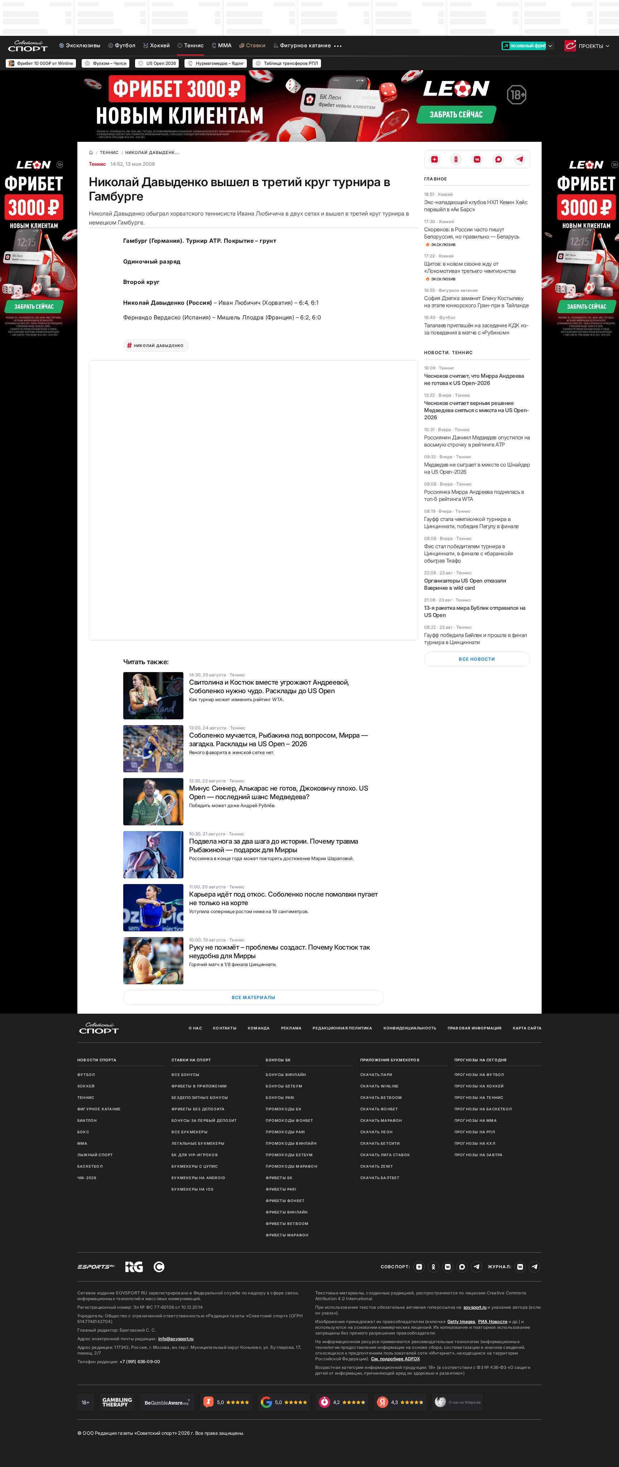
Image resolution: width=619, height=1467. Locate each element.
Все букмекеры (190, 1132)
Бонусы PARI (280, 1097)
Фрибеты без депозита (198, 1109)
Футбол (86, 1074)
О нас (195, 1028)
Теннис (97, 164)
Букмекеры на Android (198, 1178)
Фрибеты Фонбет (285, 1200)
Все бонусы (186, 1074)
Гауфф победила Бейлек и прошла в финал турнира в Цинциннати (475, 639)
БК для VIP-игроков (195, 1155)
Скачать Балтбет (380, 1178)
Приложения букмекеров (390, 1060)
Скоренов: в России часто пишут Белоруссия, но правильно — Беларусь (471, 233)
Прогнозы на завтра (479, 1155)
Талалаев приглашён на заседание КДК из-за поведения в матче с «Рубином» (476, 329)
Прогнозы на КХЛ (475, 1143)
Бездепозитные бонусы (200, 1097)
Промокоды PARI (285, 1132)
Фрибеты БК (279, 1178)
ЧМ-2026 (86, 1178)
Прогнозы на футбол (479, 1074)
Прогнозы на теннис (479, 1097)
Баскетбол (90, 1166)
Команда (259, 1028)
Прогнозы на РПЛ (475, 1132)
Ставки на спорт (191, 1060)
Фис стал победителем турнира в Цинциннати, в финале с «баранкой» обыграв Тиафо (468, 553)
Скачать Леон (376, 1132)
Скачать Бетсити (380, 1143)
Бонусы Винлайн (286, 1074)
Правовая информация (475, 1028)
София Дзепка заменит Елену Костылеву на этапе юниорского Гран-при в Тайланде (476, 302)
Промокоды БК (283, 1109)
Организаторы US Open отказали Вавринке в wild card (465, 584)
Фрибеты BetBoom (287, 1223)
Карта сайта (527, 1028)
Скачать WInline (379, 1086)
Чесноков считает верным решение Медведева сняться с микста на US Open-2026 (476, 410)
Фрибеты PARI (281, 1189)
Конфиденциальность (410, 1028)
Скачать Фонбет (379, 1109)
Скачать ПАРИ (376, 1074)
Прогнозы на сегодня (481, 1060)
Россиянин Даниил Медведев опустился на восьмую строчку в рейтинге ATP (477, 441)
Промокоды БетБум (289, 1155)
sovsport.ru (475, 1307)
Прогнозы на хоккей (479, 1086)
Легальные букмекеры (198, 1143)
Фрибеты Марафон (287, 1235)
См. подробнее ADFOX (395, 1358)
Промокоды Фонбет (289, 1120)
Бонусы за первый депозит (204, 1120)
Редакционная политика (342, 1028)
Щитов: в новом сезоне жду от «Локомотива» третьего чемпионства (470, 267)
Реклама (291, 1028)
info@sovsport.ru (175, 1338)
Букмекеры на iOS (192, 1189)
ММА (82, 1143)
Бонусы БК (278, 1060)
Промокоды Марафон (291, 1166)
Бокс (83, 1132)
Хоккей (86, 1086)
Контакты (225, 1028)
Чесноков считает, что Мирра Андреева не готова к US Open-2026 (474, 379)
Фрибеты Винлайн (287, 1212)
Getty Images (461, 1321)
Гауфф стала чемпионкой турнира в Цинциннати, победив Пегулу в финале (471, 523)
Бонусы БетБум (284, 1086)
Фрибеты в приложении (199, 1086)
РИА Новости (492, 1321)
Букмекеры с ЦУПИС (195, 1166)
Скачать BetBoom (381, 1097)
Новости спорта (96, 1060)
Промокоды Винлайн (291, 1143)
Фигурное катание (99, 1109)
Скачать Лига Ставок (385, 1155)
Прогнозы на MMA (476, 1120)
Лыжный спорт (95, 1155)
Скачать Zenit (376, 1166)
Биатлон (87, 1120)
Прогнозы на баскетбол (483, 1109)
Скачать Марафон (381, 1120)
